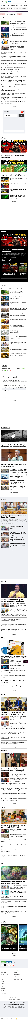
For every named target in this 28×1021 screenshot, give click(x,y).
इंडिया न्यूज (3, 581)
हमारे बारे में (5, 1003)
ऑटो (14, 8)
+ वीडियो (14, 279)
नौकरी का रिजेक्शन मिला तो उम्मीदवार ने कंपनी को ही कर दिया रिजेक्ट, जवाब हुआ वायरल (17, 545)
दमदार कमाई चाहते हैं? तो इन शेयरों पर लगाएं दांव (18, 179)
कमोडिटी (15, 972)
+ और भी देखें (14, 400)
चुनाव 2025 (3, 993)
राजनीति (2, 981)
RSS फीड (22, 1004)
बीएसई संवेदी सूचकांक (6, 368)
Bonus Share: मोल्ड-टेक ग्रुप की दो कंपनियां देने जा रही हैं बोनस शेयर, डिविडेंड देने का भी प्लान (18, 28)
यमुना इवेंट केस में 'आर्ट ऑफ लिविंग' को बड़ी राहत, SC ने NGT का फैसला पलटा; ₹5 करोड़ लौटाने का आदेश (13, 77)
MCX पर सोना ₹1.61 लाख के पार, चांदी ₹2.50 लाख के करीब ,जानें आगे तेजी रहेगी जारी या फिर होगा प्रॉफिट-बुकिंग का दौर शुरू (18, 349)
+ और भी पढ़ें (14, 360)
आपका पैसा (13, 5)
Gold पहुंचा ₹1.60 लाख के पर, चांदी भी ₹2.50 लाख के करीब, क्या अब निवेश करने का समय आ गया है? (18, 354)
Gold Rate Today (5, 974)
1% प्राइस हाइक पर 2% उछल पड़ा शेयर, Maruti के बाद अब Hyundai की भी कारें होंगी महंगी (18, 488)
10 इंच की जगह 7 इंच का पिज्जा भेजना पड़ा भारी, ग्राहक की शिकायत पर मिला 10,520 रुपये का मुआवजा (18, 534)
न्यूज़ (2, 979)
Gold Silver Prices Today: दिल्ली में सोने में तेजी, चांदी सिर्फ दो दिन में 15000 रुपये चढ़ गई (18, 337)
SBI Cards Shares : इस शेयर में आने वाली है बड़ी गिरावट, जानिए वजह (12, 156)
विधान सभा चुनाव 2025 (18, 979)
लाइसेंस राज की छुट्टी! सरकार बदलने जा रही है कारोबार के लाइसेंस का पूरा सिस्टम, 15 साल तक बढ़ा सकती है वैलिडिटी (18, 476)
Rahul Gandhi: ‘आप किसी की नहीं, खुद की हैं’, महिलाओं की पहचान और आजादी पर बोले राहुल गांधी (13, 64)
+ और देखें (14, 131)
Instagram (8, 965)
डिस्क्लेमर (19, 1003)
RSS (10, 965)
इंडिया (17, 5)
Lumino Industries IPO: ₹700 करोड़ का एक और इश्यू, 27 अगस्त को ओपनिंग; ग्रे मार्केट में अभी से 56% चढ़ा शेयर (18, 41)
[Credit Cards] (25, 662)
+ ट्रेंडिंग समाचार (14, 549)
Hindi (14, 962)
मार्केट (4, 5)
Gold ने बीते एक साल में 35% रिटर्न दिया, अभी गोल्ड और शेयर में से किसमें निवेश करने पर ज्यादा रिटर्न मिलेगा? (18, 320)
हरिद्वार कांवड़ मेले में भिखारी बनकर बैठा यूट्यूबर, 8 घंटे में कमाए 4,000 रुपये (17, 527)
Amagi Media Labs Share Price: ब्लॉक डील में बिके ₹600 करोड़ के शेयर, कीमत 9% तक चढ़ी (17, 197)
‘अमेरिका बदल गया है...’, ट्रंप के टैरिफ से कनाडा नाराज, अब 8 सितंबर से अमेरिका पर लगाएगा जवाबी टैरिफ (13, 57)
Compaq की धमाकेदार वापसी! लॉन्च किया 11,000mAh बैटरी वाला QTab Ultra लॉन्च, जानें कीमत (13, 102)
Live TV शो (3, 990)
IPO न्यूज (3, 637)
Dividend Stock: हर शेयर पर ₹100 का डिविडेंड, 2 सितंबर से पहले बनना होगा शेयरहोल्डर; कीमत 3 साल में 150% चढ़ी (13, 68)
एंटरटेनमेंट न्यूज (4, 750)
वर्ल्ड (9, 8)
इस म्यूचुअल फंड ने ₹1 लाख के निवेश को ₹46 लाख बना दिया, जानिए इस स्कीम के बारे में (18, 34)
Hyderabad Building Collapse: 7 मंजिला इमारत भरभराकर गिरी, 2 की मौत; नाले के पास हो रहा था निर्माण (13, 94)
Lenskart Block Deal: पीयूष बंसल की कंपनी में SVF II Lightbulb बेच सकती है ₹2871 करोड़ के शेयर (18, 48)
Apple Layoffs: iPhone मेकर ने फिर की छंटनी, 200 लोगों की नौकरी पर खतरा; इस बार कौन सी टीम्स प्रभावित (13, 89)
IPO (21, 5)
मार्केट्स (2, 986)
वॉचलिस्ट (3, 988)
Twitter (5, 965)
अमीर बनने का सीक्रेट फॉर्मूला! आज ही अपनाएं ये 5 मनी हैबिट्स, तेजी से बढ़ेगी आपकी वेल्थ (18, 331)
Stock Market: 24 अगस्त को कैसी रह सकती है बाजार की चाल (18, 190)
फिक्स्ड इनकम (16, 974)
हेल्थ (2, 863)
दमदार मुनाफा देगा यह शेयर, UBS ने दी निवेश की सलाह (13, 175)
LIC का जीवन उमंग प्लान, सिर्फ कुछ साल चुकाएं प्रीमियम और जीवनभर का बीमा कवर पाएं (18, 343)
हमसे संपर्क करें (10, 1003)
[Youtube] (13, 965)
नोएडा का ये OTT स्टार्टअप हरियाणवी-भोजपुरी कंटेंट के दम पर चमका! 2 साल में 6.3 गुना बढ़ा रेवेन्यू (17, 482)
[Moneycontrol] (7, 1)
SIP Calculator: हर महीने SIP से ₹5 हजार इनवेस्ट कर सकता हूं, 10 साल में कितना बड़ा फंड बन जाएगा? (17, 23)
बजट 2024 (3, 972)
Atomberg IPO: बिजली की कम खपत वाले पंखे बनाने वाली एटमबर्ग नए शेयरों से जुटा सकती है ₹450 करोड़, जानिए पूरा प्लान (13, 98)
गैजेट (12, 8)
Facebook (2, 965)
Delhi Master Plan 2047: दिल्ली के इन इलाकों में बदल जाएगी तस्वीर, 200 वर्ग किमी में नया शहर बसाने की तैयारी (18, 309)
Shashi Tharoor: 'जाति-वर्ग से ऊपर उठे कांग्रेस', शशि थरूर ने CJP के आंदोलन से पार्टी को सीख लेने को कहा (13, 72)
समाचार (8, 5)
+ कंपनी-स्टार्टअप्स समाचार (14, 492)
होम (1, 5)
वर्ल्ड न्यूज (3, 694)
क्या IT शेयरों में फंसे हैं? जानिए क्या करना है (18, 183)
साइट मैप (17, 1004)
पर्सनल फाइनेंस (17, 977)
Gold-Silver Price (4, 8)
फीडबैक (15, 1003)
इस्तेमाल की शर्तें (10, 1004)
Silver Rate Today (5, 977)
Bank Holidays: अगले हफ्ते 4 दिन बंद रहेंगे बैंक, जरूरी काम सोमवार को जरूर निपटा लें (13, 53)
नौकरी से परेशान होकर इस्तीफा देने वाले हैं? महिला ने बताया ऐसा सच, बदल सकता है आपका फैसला (18, 539)
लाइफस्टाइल (19, 8)
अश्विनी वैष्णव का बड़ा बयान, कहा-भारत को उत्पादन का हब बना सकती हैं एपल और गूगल (13, 465)
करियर (14, 1004)
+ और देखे (14, 106)
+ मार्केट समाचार (14, 201)
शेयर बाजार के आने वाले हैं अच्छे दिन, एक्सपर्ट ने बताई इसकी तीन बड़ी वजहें (14, 60)
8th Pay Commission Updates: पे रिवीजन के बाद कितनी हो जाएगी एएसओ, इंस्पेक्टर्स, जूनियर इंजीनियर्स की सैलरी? (13, 85)
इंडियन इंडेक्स (24, 8)
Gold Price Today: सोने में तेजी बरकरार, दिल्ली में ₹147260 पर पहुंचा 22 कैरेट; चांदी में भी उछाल (17, 326)
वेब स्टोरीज (25, 5)
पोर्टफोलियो (3, 983)
